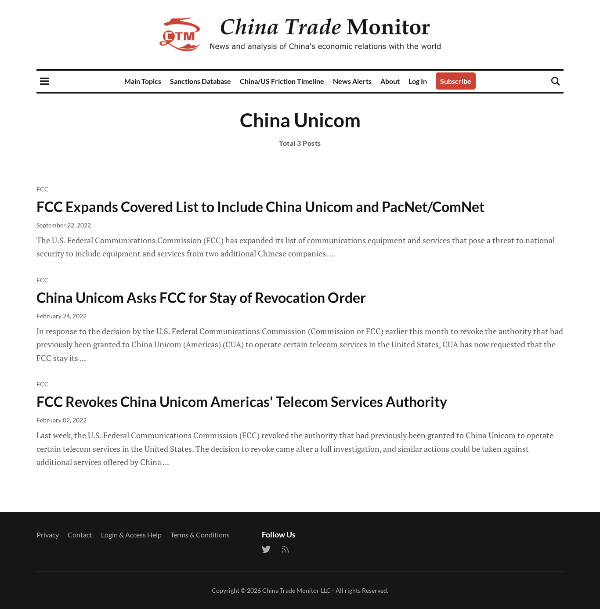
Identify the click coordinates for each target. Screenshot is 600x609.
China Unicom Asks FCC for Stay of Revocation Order (201, 297)
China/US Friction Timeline (282, 81)
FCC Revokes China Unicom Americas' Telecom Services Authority (241, 401)
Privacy (47, 534)
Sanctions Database (200, 81)
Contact (80, 534)
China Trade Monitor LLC (296, 590)
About (390, 81)
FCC (42, 189)
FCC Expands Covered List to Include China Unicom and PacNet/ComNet (260, 206)
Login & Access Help (131, 534)
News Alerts (352, 81)
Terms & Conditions (200, 534)
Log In (417, 81)
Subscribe (455, 81)
